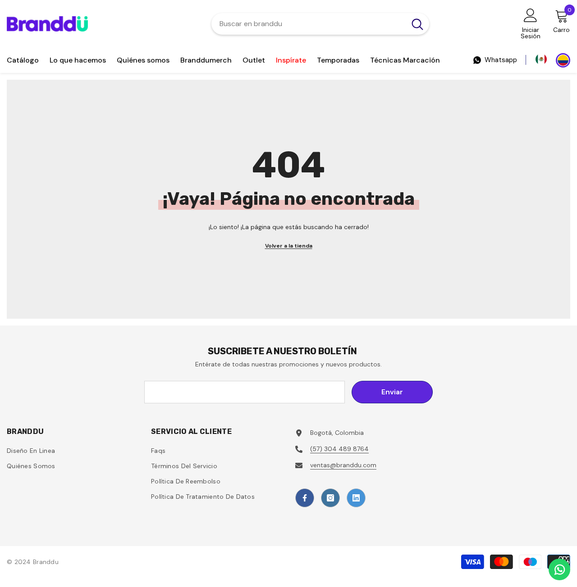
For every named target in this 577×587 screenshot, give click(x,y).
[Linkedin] (356, 497)
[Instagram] (330, 497)
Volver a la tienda (288, 245)
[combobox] (308, 24)
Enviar (392, 392)
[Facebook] (304, 497)
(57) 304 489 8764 (339, 449)
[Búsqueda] (320, 24)
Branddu (46, 562)
